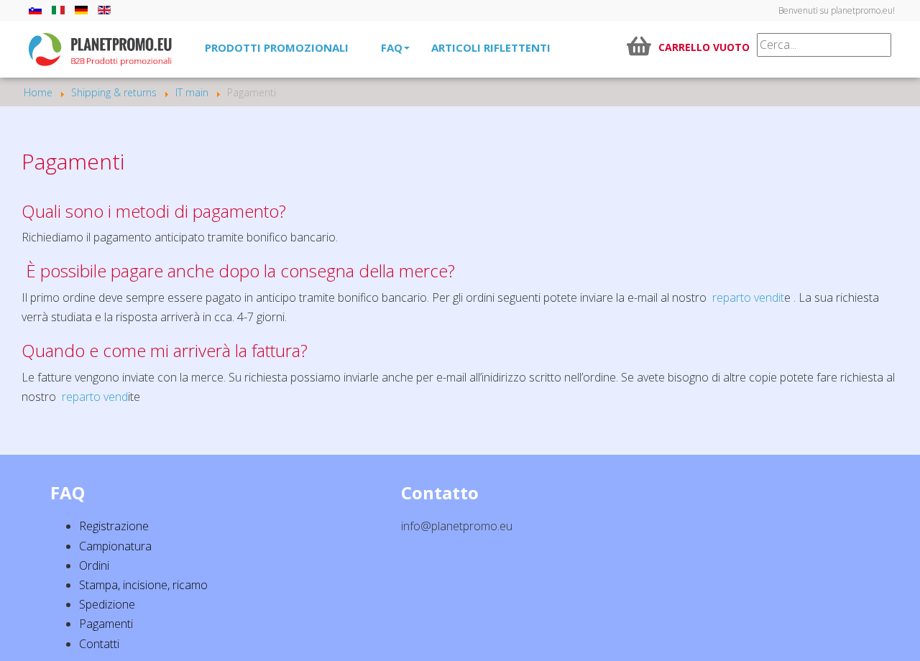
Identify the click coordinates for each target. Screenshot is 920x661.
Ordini (94, 565)
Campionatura (115, 546)
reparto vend (95, 397)
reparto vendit (748, 297)
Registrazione (114, 526)
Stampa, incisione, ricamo (143, 585)
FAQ (391, 47)
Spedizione (107, 604)
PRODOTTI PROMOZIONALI (277, 47)
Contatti (99, 644)
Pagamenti (106, 624)
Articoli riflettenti (491, 47)
